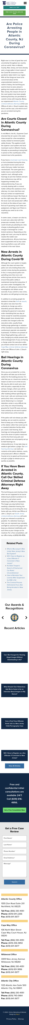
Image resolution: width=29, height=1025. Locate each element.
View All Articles (14, 766)
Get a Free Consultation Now (14, 810)
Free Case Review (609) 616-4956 (14, 13)
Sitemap (21, 1019)
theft (17, 301)
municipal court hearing (19, 160)
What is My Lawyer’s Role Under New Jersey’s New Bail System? (16, 551)
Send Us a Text (14, 7)
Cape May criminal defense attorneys (14, 347)
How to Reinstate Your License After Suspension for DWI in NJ (16, 577)
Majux (18, 1014)
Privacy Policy (11, 1019)
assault (23, 301)
